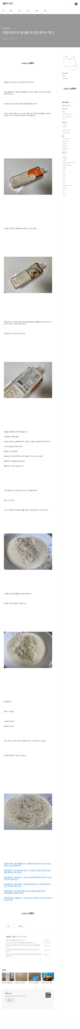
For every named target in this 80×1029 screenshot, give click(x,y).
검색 (71, 3)
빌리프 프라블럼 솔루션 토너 (15, 940)
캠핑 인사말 (65, 139)
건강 (64, 190)
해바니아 (7, 3)
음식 (19, 11)
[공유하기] (11, 926)
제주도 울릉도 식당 (67, 116)
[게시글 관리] (13, 926)
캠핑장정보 (65, 149)
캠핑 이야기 (65, 141)
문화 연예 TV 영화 (67, 185)
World (64, 195)
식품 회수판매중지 (67, 165)
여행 (36, 11)
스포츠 (64, 178)
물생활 (64, 167)
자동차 (64, 175)
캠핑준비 (65, 144)
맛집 (64, 111)
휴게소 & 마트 (66, 133)
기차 (64, 128)
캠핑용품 (65, 146)
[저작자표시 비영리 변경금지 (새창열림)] (27, 926)
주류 (28, 11)
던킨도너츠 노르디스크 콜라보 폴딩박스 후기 (19, 942)
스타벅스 (65, 160)
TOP (76, 1027)
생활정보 (8, 936)
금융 (64, 173)
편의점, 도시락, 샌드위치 (69, 162)
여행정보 (64, 122)
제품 (14, 936)
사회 (64, 193)
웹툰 (64, 180)
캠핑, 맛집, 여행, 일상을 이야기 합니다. (15, 996)
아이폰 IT (65, 188)
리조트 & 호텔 (66, 130)
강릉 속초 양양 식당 (67, 114)
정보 (45, 11)
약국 (64, 183)
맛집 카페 (64, 109)
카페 (64, 119)
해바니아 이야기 (66, 105)
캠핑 (11, 11)
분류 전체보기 (65, 102)
